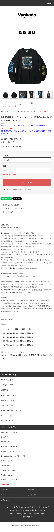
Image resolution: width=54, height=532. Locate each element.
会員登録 (31, 489)
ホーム (4, 103)
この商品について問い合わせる (13, 208)
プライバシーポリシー (17, 514)
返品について (7, 190)
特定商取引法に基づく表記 (22, 190)
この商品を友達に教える (11, 205)
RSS (23, 517)
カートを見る (32, 495)
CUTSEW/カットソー (14, 103)
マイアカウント (6, 489)
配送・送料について (39, 507)
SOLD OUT (27, 182)
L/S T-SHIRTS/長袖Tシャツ (30, 103)
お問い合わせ (5, 500)
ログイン (4, 495)
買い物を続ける (8, 212)
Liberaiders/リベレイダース (16, 105)
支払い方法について (21, 507)
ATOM (29, 517)
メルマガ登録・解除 (36, 514)
